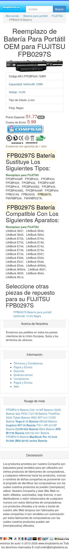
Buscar (59, 9)
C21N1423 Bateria (26, 429)
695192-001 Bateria (37, 433)
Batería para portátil (35, 16)
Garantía (19, 371)
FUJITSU (57, 16)
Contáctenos (21, 379)
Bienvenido (12, 16)
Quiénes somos (23, 375)
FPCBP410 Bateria (17, 410)
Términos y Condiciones (28, 363)
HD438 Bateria (48, 421)
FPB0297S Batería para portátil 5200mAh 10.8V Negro (32, 314)
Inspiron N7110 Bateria (21, 425)
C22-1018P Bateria (41, 410)
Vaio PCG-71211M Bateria (31, 414)
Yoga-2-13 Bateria (26, 421)
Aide (16, 386)
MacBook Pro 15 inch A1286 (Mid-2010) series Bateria (31, 439)
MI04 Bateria (47, 429)
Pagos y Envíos (23, 367)
